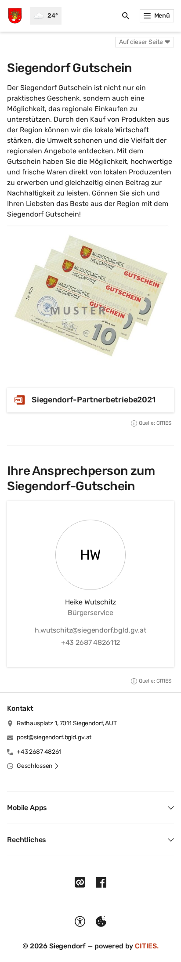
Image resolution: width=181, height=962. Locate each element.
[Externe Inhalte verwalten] (101, 921)
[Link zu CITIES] (80, 882)
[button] (90, 297)
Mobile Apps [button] (27, 807)
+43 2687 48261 (39, 752)
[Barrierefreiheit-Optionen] (80, 921)
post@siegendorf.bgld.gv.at (54, 737)
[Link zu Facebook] (101, 882)
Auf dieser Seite (141, 42)
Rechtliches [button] (26, 839)
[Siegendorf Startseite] (15, 16)
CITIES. (147, 946)
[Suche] (126, 16)
